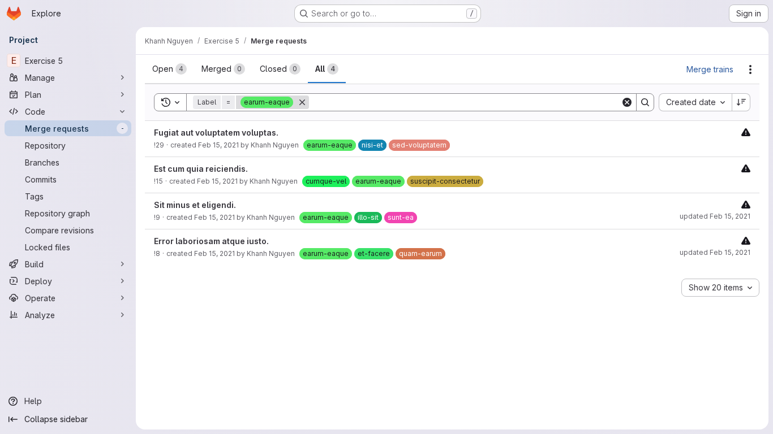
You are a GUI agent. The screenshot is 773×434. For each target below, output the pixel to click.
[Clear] (627, 102)
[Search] (645, 102)
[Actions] (750, 69)
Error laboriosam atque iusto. (211, 241)
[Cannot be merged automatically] (745, 132)
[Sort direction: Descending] (741, 102)
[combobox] (695, 102)
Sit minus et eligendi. (195, 205)
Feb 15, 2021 (218, 145)
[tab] (169, 69)
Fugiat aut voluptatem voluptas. (216, 132)
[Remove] (302, 102)
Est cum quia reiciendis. (201, 168)
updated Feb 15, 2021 (715, 216)
